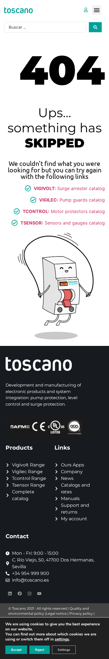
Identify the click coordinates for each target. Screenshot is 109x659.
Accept (16, 650)
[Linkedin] (10, 593)
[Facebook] (19, 593)
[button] (96, 10)
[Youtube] (39, 593)
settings (62, 639)
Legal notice (56, 613)
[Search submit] (95, 27)
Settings (64, 650)
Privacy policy (81, 613)
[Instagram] (29, 593)
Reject (39, 650)
